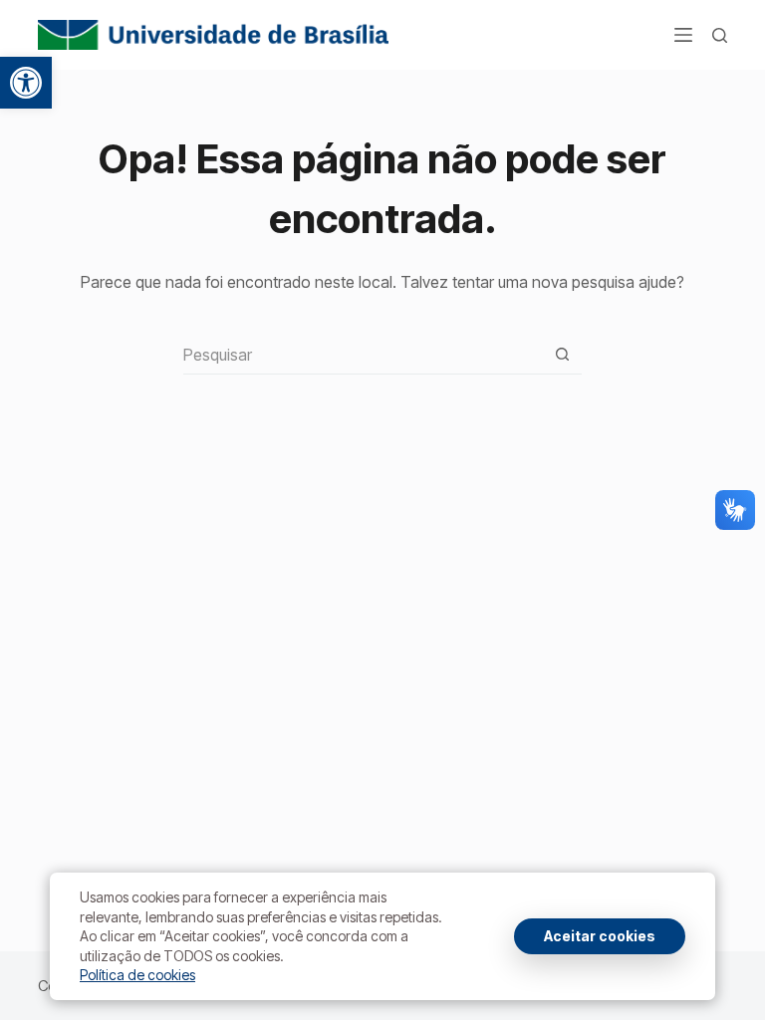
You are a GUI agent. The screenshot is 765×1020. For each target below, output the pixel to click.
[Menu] (683, 35)
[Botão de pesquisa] (562, 354)
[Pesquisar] (719, 35)
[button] (26, 83)
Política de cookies (137, 974)
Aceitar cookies (599, 935)
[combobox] (363, 355)
